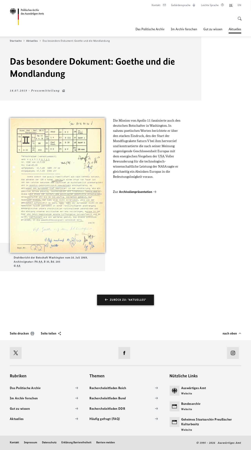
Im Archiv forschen (184, 29)
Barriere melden (105, 442)
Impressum (30, 442)
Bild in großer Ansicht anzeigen (57, 185)
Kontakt (14, 442)
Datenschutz (49, 442)
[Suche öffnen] (238, 16)
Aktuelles (235, 30)
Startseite (16, 40)
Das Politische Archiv (150, 29)
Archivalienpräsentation (135, 192)
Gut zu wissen (212, 29)
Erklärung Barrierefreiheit (76, 442)
